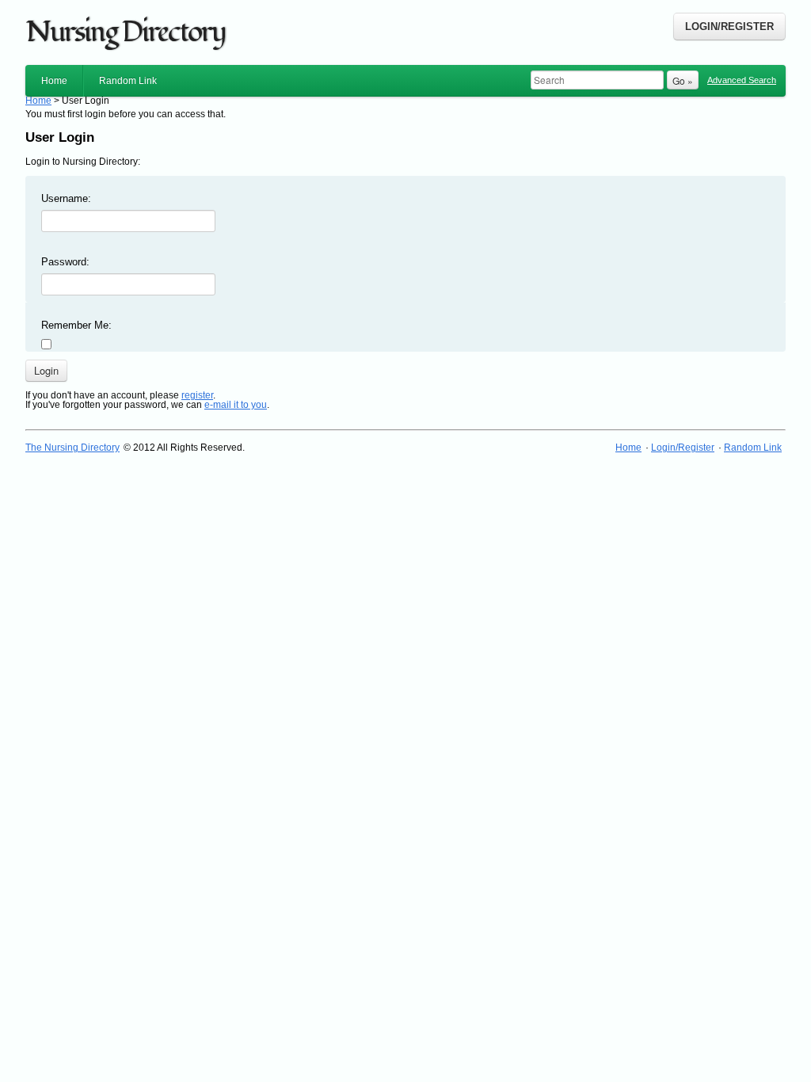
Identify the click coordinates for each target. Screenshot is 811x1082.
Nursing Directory (125, 32)
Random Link (128, 80)
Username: (66, 198)
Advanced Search (741, 80)
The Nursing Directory (72, 447)
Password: (65, 262)
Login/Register (729, 26)
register (197, 395)
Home (54, 80)
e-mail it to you (235, 405)
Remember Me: (76, 325)
